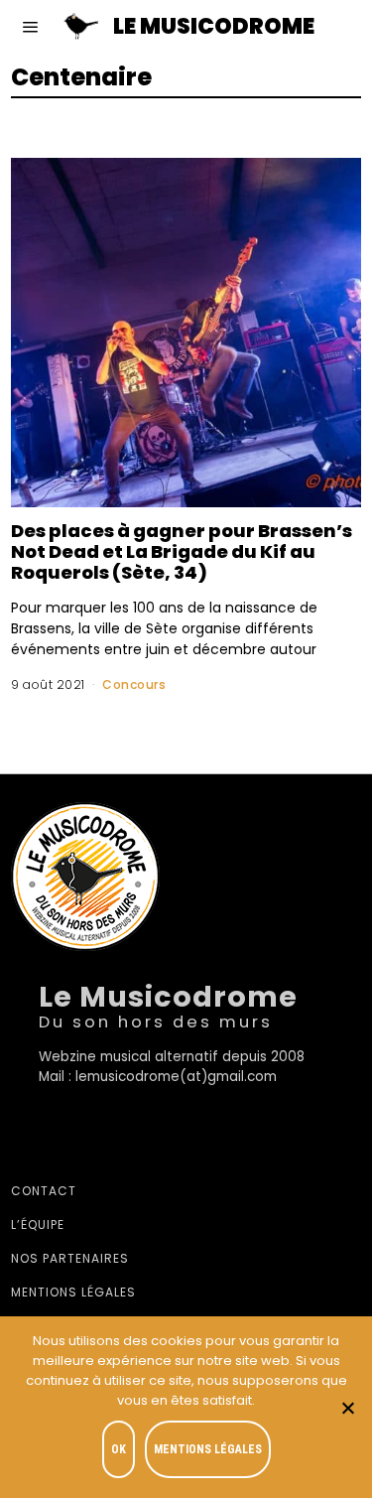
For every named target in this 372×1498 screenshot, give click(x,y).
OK (118, 1449)
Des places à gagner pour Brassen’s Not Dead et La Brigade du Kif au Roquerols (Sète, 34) (181, 551)
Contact (43, 1190)
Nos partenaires (70, 1258)
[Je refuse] (347, 1408)
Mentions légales (73, 1292)
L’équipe (37, 1224)
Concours (134, 684)
